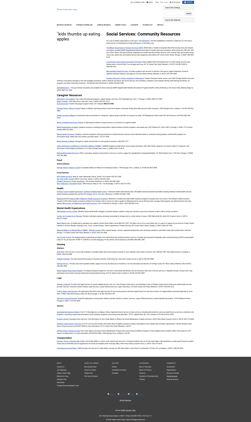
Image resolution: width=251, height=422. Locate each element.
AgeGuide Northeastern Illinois (68, 312)
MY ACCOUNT (175, 2)
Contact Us (60, 367)
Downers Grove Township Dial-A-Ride (71, 341)
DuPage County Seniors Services (69, 324)
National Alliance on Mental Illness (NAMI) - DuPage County (78, 230)
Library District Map (63, 373)
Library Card (88, 373)
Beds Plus (60, 252)
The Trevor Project (64, 237)
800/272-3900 (109, 104)
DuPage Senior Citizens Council (68, 108)
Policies (142, 379)
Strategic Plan (61, 379)
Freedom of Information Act (148, 376)
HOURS (150, 2)
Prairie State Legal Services (67, 291)
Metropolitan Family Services (117, 71)
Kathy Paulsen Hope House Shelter (70, 271)
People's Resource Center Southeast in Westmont (125, 78)
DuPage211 (146, 41)
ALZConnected (62, 104)
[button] (178, 7)
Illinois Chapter (62, 101)
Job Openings (61, 370)
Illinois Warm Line (63, 223)
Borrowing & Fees (90, 367)
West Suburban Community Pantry (69, 184)
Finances (142, 373)
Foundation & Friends (119, 370)
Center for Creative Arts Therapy (69, 216)
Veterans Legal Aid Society (67, 298)
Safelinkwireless (63, 88)
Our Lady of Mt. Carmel (65, 179)
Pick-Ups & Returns (91, 376)
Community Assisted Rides (67, 348)
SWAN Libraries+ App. (128, 410)
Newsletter (61, 382)
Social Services (172, 376)
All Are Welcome (125, 400)
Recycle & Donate (173, 373)
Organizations (171, 370)
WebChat (100, 240)
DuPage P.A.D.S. (63, 264)
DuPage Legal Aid (63, 284)
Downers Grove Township (66, 319)
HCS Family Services (64, 177)
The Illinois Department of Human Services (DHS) (124, 48)
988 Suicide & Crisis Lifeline (67, 211)
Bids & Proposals (145, 367)
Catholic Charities (63, 259)
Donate (114, 367)
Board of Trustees (145, 370)
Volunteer (115, 373)
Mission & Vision (63, 376)
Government (171, 367)
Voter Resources (172, 379)
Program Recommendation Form (68, 386)
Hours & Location (90, 370)
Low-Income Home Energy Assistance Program (124, 62)
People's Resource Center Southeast (71, 181)
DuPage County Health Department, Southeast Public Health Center (82, 192)
